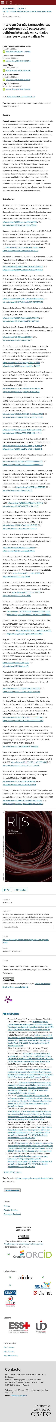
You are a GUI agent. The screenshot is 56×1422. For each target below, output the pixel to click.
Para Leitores (9, 1348)
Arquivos (20, 9)
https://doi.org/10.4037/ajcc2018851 (17, 337)
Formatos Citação (11, 927)
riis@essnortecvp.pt (19, 1395)
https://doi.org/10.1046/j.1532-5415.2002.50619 (22, 800)
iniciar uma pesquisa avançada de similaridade (34, 1178)
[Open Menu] (2, 2)
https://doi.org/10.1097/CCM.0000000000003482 (23, 717)
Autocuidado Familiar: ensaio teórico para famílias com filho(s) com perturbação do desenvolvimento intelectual (27, 1158)
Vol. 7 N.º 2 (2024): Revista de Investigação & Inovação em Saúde (27, 11)
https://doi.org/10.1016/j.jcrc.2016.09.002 (20, 222)
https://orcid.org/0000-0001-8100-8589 (18, 80)
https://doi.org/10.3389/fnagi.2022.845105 (20, 525)
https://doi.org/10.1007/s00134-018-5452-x (23, 247)
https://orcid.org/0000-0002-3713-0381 (18, 89)
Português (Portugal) (12, 1214)
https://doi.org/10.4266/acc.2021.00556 (19, 547)
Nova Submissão (12, 1190)
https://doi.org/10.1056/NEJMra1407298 (19, 781)
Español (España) (10, 1210)
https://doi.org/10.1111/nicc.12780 (26, 592)
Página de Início (8, 9)
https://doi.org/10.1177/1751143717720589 (29, 762)
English (7, 1206)
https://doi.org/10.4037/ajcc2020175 (30, 487)
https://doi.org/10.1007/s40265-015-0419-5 (25, 503)
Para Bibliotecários (11, 1355)
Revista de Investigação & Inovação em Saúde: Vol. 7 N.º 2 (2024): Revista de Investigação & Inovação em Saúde (30, 1164)
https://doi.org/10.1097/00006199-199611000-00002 (28, 611)
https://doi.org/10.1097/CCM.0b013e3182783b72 (23, 299)
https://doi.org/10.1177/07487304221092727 (21, 688)
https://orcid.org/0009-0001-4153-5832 (18, 51)
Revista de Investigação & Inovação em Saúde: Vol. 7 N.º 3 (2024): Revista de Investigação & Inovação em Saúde (28, 1090)
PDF (8, 890)
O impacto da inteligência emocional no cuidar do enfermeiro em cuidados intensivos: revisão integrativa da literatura (29, 1085)
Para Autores (9, 1351)
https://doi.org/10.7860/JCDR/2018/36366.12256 (23, 414)
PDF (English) (21, 890)
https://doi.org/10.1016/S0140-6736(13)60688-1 (22, 445)
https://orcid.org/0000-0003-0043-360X (18, 70)
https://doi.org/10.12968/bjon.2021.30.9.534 (21, 318)
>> (20, 1172)
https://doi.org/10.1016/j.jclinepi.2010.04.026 (21, 388)
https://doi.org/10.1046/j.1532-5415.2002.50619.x (23, 803)
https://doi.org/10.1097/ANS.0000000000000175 (23, 461)
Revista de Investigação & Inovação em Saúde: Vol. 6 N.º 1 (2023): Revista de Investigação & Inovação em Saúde (29, 1043)
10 (16, 1172)
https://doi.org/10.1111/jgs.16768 (26, 573)
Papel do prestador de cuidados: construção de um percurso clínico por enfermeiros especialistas (30, 1129)
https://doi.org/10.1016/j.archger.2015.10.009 (21, 362)
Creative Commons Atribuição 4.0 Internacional (23, 1244)
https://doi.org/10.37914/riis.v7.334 (21, 96)
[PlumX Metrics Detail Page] (8, 999)
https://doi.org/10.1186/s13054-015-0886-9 (20, 746)
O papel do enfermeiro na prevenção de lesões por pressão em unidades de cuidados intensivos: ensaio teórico (30, 1098)
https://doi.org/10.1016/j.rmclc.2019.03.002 (33, 630)
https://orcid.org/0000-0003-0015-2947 (18, 61)
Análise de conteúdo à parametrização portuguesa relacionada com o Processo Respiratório (30, 1037)
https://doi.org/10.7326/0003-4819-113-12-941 (22, 430)
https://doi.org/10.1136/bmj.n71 (16, 663)
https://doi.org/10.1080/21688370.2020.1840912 (23, 266)
